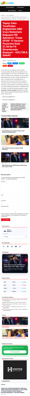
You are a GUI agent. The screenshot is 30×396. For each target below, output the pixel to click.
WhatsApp (22, 63)
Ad (2, 195)
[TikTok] (20, 246)
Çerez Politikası (12, 10)
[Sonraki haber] (25, 256)
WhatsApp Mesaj (15, 351)
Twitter (9, 63)
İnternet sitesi (5, 206)
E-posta (3, 200)
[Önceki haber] (22, 256)
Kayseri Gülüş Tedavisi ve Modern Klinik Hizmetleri (14, 302)
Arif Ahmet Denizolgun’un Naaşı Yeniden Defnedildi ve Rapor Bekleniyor (15, 310)
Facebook (15, 63)
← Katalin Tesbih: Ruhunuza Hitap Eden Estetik (5, 107)
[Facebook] (3, 246)
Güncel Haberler (10, 7)
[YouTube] (16, 246)
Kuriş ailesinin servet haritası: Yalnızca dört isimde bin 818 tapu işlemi (15, 300)
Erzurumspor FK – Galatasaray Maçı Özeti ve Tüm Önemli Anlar (14, 307)
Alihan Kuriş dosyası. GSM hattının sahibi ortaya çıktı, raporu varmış (15, 304)
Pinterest (10, 65)
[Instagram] (12, 246)
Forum (20, 10)
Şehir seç (6, 233)
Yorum (3, 181)
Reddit (4, 65)
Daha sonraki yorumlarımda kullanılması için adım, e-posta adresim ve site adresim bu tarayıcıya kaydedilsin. (15, 215)
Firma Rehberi (20, 7)
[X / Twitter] (7, 246)
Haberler (3, 15)
